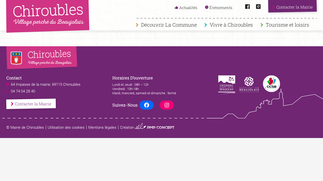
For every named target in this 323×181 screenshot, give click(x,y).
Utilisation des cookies (66, 127)
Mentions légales (102, 127)
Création (147, 127)
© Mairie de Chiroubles (25, 127)
